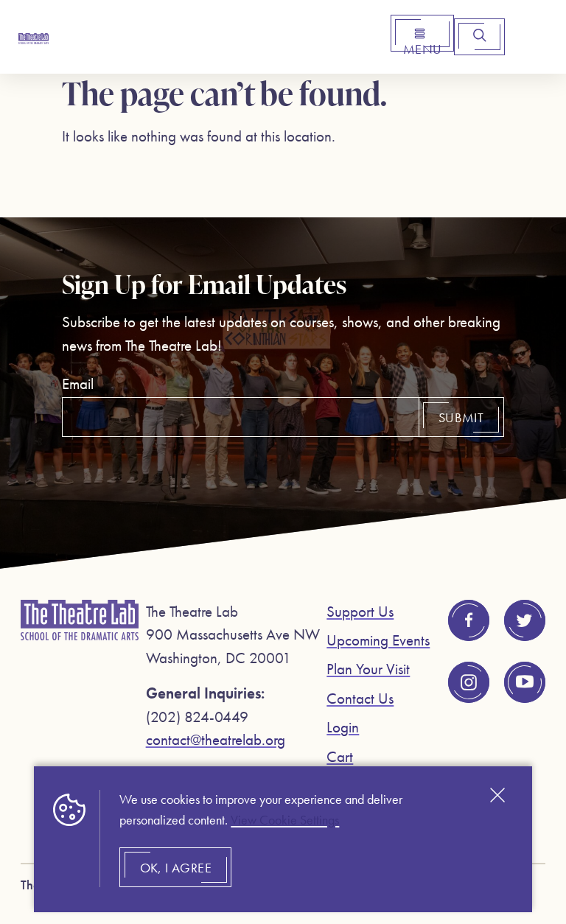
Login (342, 727)
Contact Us (360, 698)
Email (78, 383)
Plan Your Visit (368, 669)
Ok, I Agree (176, 868)
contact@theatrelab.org (215, 739)
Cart (339, 756)
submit (461, 418)
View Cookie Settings (285, 820)
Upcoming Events (378, 640)
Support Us (360, 611)
